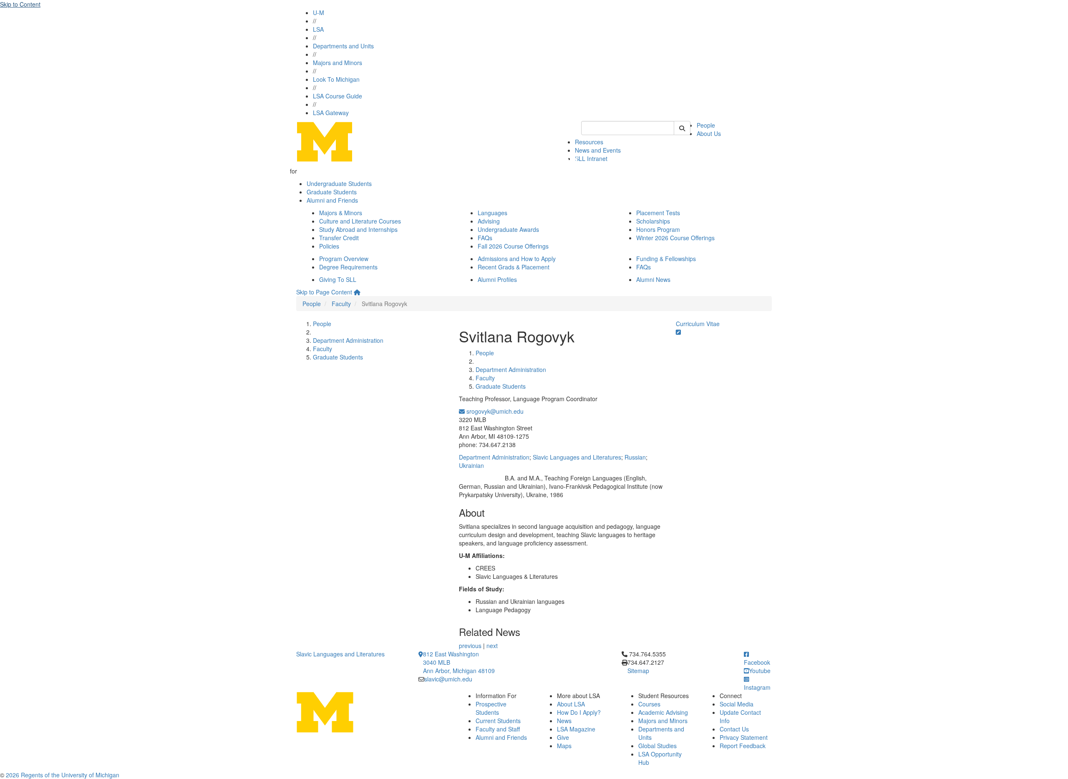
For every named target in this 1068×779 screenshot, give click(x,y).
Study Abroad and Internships (358, 229)
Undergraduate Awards (508, 229)
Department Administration (348, 340)
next (492, 645)
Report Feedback (743, 745)
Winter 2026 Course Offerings (675, 238)
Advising (489, 221)
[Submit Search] (682, 128)
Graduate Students (332, 192)
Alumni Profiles (497, 279)
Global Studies (657, 745)
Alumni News (653, 279)
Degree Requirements (348, 267)
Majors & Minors (340, 213)
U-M (318, 12)
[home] (357, 292)
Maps (564, 745)
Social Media (736, 704)
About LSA (571, 704)
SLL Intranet (591, 158)
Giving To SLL (337, 279)
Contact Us (734, 729)
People (706, 125)
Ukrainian (471, 465)
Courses (649, 704)
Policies (329, 246)
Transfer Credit (339, 238)
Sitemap (638, 670)
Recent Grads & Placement (513, 267)
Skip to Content (20, 4)
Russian (635, 457)
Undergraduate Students (339, 183)
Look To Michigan (336, 79)
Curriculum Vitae (698, 323)
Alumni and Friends (332, 200)
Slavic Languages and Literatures (577, 457)
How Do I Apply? (579, 712)
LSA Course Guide (337, 96)
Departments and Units (343, 46)
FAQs (485, 238)
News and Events (598, 150)
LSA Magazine (576, 729)
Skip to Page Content (324, 292)
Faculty (341, 303)
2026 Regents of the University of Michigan (62, 775)
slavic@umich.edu (448, 679)
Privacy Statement (744, 737)
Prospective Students (491, 708)
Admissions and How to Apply (517, 258)
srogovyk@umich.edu (494, 411)
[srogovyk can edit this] (678, 332)
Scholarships (653, 221)
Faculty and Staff (498, 729)
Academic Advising (663, 712)
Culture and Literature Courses (360, 221)
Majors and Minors (337, 62)
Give (563, 737)
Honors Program (658, 229)
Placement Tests (658, 213)
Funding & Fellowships (666, 258)
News (564, 720)
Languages (492, 213)
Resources (589, 142)
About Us (709, 133)
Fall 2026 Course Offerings (513, 246)
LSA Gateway (331, 112)
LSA (318, 29)
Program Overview (343, 258)
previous (470, 645)
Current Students (498, 720)
